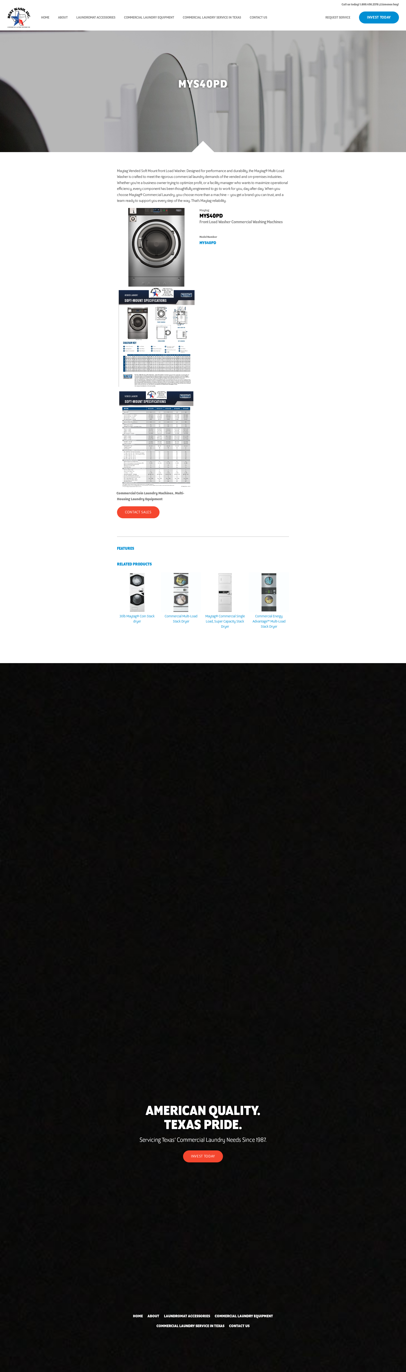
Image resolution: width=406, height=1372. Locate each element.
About (63, 17)
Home (45, 17)
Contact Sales (138, 512)
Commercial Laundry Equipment (149, 17)
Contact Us (258, 17)
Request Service (337, 17)
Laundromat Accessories (95, 17)
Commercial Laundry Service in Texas (212, 17)
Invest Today (379, 17)
